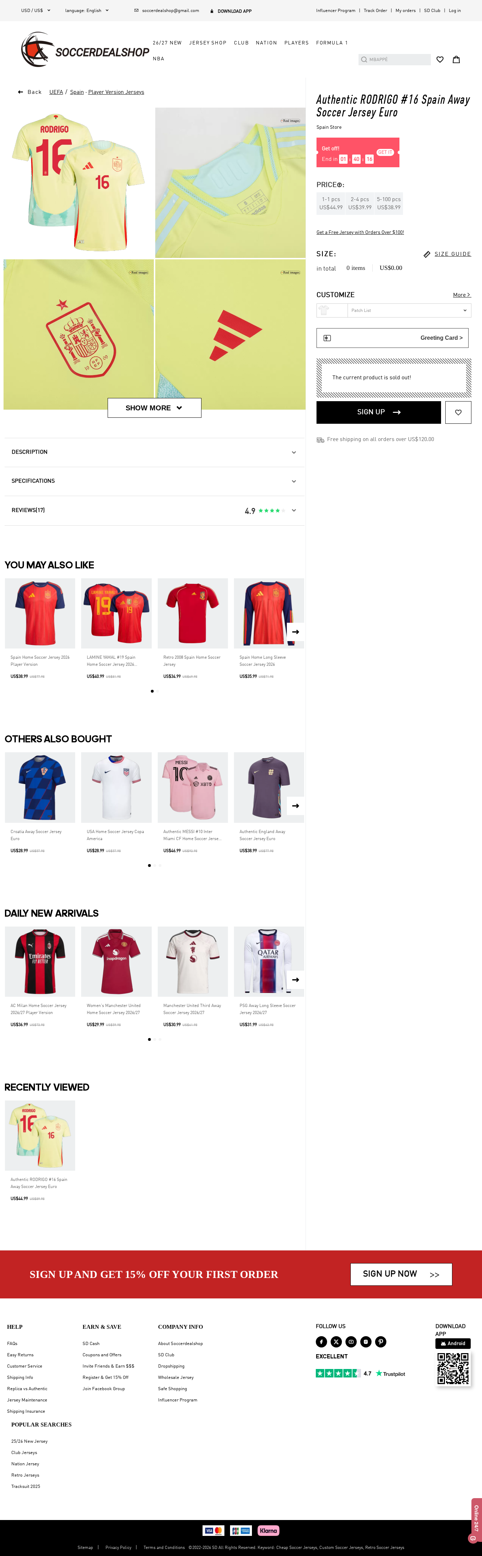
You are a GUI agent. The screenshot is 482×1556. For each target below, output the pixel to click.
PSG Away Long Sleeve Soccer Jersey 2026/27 (268, 1009)
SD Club (432, 10)
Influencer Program (335, 10)
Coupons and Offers (102, 1355)
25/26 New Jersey (29, 1441)
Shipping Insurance (26, 1411)
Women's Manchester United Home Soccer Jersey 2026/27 (114, 1009)
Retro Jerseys (25, 1475)
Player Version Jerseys (116, 92)
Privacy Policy (118, 1548)
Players (296, 43)
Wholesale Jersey (176, 1377)
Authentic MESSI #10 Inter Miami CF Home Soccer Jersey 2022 (191, 836)
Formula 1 (332, 43)
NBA (159, 58)
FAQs (12, 1343)
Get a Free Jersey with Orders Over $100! (360, 232)
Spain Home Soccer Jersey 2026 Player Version (40, 661)
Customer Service (24, 1366)
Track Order (375, 10)
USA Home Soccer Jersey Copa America (115, 835)
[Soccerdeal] (85, 49)
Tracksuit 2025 (25, 1486)
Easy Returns (20, 1355)
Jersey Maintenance (27, 1400)
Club (241, 43)
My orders (406, 10)
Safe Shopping (172, 1389)
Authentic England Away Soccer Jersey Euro (262, 835)
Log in (455, 10)
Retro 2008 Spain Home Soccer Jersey (192, 661)
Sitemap (85, 1548)
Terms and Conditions (164, 1548)
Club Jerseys (24, 1453)
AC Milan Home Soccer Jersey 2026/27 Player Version (38, 1009)
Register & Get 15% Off (105, 1377)
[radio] (261, 511)
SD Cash (91, 1343)
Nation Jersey (25, 1464)
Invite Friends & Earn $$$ (108, 1366)
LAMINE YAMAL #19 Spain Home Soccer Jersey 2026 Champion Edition (111, 662)
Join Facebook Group (104, 1389)
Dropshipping (171, 1366)
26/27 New (167, 43)
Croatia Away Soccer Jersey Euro (36, 835)
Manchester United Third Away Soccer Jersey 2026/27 (192, 1009)
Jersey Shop (208, 43)
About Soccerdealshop (180, 1343)
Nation (266, 43)
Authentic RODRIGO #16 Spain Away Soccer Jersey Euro (39, 1183)
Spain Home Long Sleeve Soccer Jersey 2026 (263, 661)
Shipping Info (20, 1377)
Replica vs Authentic (27, 1389)
